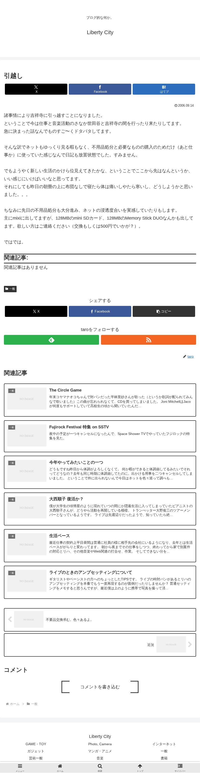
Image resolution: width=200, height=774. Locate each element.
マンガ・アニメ (100, 751)
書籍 (164, 758)
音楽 (100, 758)
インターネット (164, 744)
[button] (164, 311)
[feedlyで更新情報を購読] (51, 340)
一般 (12, 289)
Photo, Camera (100, 744)
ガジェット (35, 751)
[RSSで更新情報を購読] (148, 340)
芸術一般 (36, 758)
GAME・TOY (36, 744)
